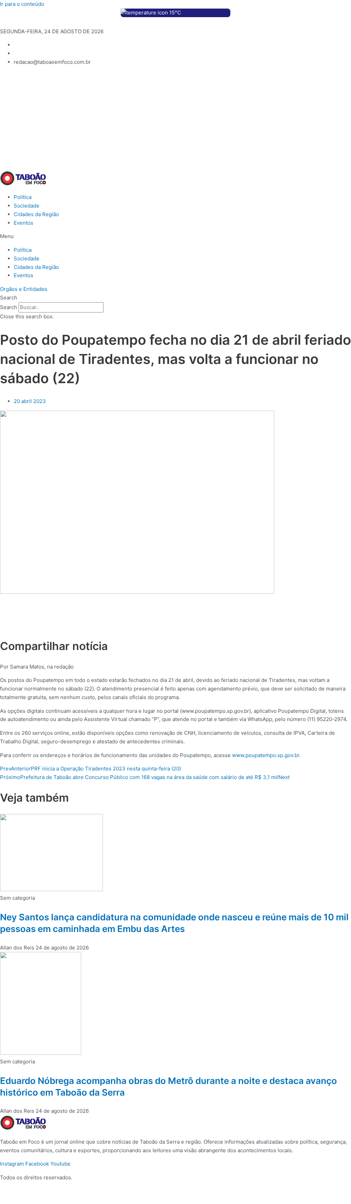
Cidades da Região (36, 214)
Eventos (23, 223)
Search (8, 307)
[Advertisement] (175, 120)
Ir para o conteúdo (22, 4)
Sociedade (26, 205)
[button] (175, 236)
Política (23, 197)
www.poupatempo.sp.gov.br (265, 755)
